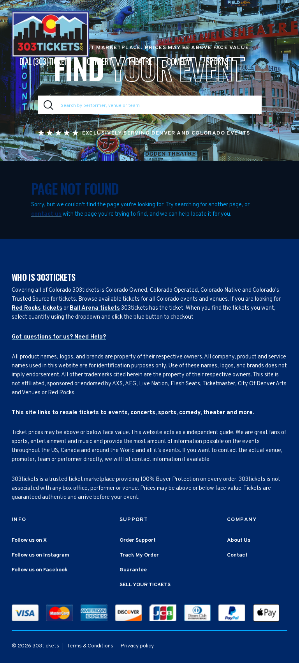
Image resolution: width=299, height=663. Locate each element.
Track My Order (139, 555)
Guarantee (133, 570)
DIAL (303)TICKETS (45, 61)
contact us (46, 214)
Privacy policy (137, 646)
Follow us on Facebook (40, 570)
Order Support (138, 540)
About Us (238, 540)
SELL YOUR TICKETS (145, 584)
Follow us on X (29, 540)
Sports (217, 61)
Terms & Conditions (90, 646)
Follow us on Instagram (40, 555)
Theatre (140, 61)
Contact (237, 555)
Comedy (178, 61)
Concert (99, 61)
